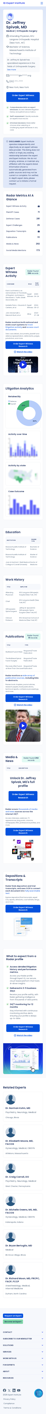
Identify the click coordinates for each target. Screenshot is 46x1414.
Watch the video (24, 352)
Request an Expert (13, 1315)
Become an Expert (13, 1321)
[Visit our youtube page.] (18, 1390)
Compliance (8, 1403)
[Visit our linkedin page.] (14, 1390)
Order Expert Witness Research (23, 97)
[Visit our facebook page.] (4, 1390)
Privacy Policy (9, 1399)
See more (11, 69)
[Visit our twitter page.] (9, 1390)
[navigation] (41, 3)
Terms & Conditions (12, 1408)
